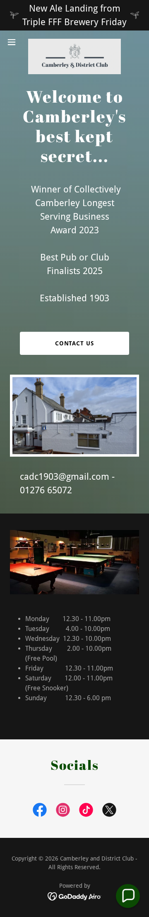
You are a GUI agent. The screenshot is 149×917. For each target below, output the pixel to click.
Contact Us (74, 343)
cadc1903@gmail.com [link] (64, 476)
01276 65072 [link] (46, 490)
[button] (14, 42)
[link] (74, 42)
